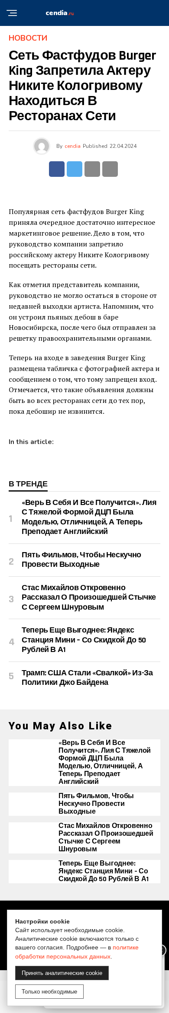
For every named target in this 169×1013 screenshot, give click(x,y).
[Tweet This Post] (74, 169)
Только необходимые (49, 991)
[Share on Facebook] (57, 169)
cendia (73, 146)
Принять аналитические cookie (62, 973)
